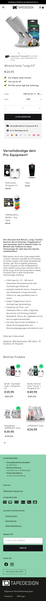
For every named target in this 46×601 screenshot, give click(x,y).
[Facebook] (6, 564)
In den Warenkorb (23, 117)
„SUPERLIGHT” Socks (35, 426)
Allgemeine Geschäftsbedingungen (18, 591)
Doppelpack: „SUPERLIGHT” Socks (12, 427)
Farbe (6, 99)
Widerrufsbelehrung (13, 526)
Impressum (8, 596)
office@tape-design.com (13, 491)
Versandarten (11, 521)
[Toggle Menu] (3, 7)
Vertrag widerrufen (14, 572)
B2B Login (21, 596)
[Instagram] (12, 564)
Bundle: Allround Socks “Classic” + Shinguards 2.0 (34, 386)
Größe (6, 94)
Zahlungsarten (11, 516)
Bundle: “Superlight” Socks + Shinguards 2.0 (12, 386)
